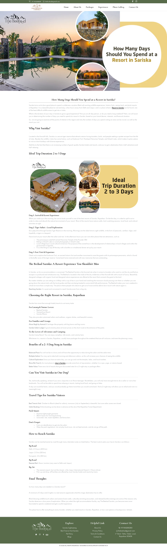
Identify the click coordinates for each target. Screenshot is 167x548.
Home (66, 7)
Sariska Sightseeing (70, 528)
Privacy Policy (97, 531)
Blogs (69, 537)
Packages (90, 7)
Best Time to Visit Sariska (69, 531)
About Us (77, 7)
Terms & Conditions (98, 534)
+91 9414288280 (36, 2)
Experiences (103, 7)
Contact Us (133, 7)
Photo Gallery (118, 7)
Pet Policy (69, 534)
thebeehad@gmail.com (52, 2)
